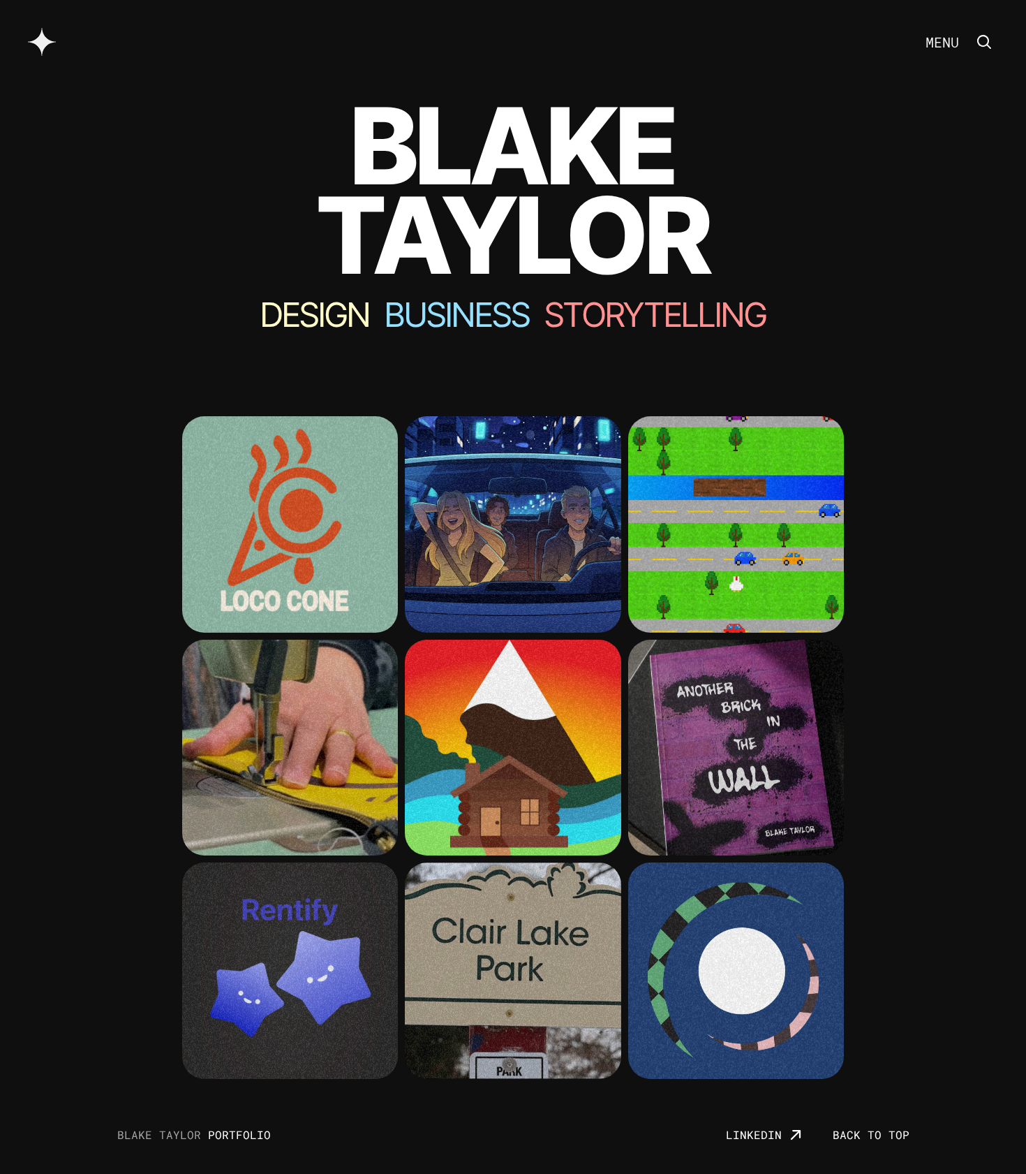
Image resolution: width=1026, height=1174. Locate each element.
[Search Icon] (984, 42)
